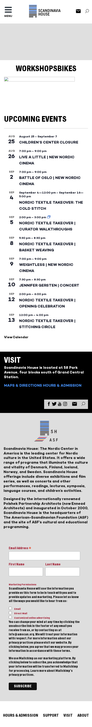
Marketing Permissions (22, 584)
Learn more (38, 671)
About (83, 715)
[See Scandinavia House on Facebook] (48, 405)
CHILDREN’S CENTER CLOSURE (48, 142)
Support (51, 715)
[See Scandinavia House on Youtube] (59, 405)
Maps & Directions (23, 385)
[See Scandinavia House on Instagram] (65, 405)
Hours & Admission (62, 385)
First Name (16, 564)
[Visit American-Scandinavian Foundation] (46, 439)
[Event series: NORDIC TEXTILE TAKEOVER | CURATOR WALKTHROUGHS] (48, 217)
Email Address (20, 549)
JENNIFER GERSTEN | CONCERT (49, 285)
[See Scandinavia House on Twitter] (54, 405)
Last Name (52, 564)
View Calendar (16, 337)
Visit (68, 715)
